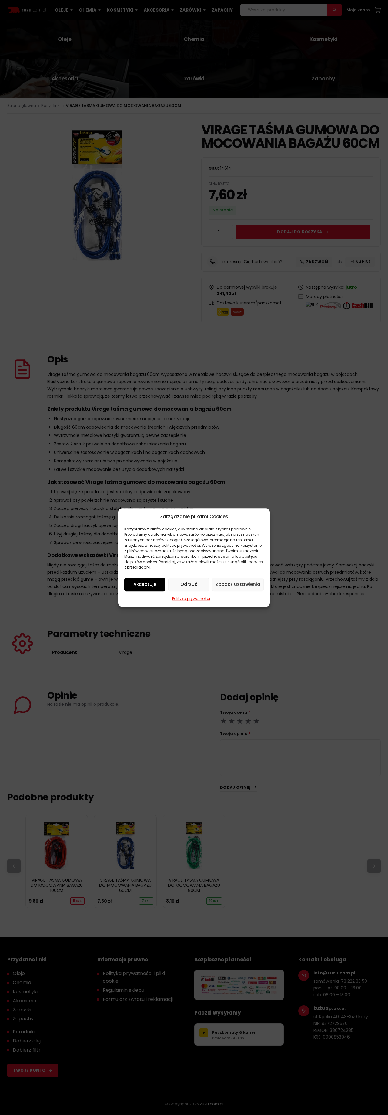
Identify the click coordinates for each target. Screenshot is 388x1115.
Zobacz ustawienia (238, 584)
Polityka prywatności (191, 598)
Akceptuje (144, 584)
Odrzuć (188, 584)
